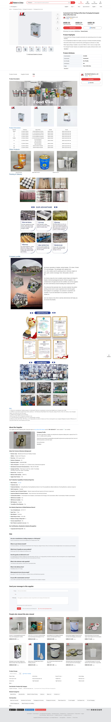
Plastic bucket (81, 680)
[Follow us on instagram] (95, 709)
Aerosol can (11, 680)
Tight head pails (35, 680)
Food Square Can (80, 700)
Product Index (77, 713)
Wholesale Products (55, 713)
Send (19, 608)
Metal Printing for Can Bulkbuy (28, 703)
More (10, 705)
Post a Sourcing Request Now (45, 608)
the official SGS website (40, 429)
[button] (69, 2)
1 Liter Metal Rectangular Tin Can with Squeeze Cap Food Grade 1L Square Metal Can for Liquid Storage (93, 663)
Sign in (100, 3)
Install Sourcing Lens (41, 709)
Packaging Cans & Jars (38, 9)
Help (79, 6)
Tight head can (58, 680)
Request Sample (84, 31)
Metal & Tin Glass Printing (32, 694)
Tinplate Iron (58, 678)
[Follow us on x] (93, 709)
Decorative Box (22, 694)
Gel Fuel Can (34, 676)
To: (15, 594)
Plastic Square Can (62, 700)
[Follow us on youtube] (97, 709)
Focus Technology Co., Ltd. (46, 717)
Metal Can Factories (14, 700)
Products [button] (30, 2)
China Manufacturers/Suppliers (45, 713)
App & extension (86, 6)
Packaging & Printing (17, 9)
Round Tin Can (58, 676)
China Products (35, 713)
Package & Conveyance (27, 9)
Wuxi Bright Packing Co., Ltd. (72, 17)
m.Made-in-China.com (58, 715)
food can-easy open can (37, 678)
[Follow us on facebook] (91, 709)
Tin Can (19, 482)
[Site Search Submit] (73, 2)
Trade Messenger (30, 709)
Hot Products (29, 713)
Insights (82, 713)
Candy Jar (42, 694)
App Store (12, 709)
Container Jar (56, 694)
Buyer (72, 6)
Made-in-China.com (50, 715)
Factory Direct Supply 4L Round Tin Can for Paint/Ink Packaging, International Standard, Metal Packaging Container (74, 637)
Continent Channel (70, 713)
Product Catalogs (27, 673)
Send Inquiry (72, 27)
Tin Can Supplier (71, 700)
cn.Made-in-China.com (67, 715)
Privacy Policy (75, 717)
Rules (101, 6)
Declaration (69, 717)
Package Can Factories (50, 700)
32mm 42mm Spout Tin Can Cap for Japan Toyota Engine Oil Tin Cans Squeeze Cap (93, 637)
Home (10, 9)
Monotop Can (81, 678)
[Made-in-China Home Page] (16, 2)
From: (15, 591)
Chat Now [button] (93, 27)
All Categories (13, 6)
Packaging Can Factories (39, 700)
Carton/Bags (81, 676)
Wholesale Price (63, 713)
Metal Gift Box (13, 694)
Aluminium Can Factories (26, 700)
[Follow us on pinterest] (99, 709)
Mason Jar (49, 694)
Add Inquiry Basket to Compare (35, 54)
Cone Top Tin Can (12, 678)
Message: (14, 597)
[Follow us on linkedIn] (101, 709)
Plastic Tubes (12, 676)
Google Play (20, 709)
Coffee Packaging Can (14, 703)
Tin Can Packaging (90, 700)
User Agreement (62, 717)
